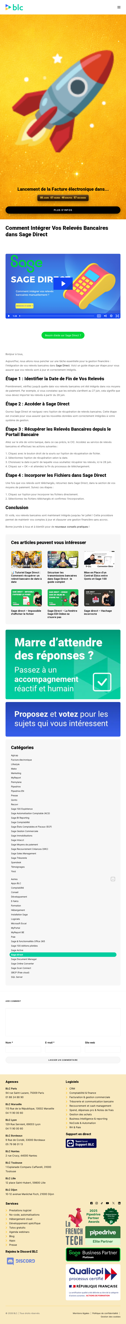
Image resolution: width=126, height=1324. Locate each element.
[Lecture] (9, 316)
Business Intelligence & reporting (88, 1118)
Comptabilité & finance (82, 1092)
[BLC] (14, 7)
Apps (12, 1240)
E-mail (50, 1042)
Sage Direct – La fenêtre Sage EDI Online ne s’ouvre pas (62, 614)
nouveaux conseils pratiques (71, 526)
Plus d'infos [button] (63, 210)
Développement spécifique (24, 1223)
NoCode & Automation (82, 1123)
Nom (9, 1042)
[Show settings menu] (111, 316)
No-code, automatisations (24, 1214)
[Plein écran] (117, 316)
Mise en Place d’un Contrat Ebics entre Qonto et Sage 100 (96, 575)
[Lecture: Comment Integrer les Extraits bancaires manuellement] (63, 283)
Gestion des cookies (110, 1316)
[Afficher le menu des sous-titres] (99, 316)
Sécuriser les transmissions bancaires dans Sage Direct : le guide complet (62, 577)
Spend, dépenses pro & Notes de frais (91, 1110)
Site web (90, 1042)
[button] (119, 7)
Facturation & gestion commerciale (89, 1097)
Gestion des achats (80, 1114)
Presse (13, 1244)
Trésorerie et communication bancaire (91, 1101)
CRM (72, 1088)
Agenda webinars (19, 1231)
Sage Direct (63, 365)
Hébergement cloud (20, 1218)
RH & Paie (75, 1127)
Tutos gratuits (17, 1227)
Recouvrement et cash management (90, 1105)
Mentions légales (81, 1313)
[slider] (57, 316)
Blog (11, 1236)
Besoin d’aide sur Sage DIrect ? (63, 335)
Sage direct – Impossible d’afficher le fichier (26, 612)
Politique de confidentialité (105, 1313)
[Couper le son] (105, 316)
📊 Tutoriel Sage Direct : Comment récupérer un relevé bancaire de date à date (26, 577)
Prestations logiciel (20, 1210)
